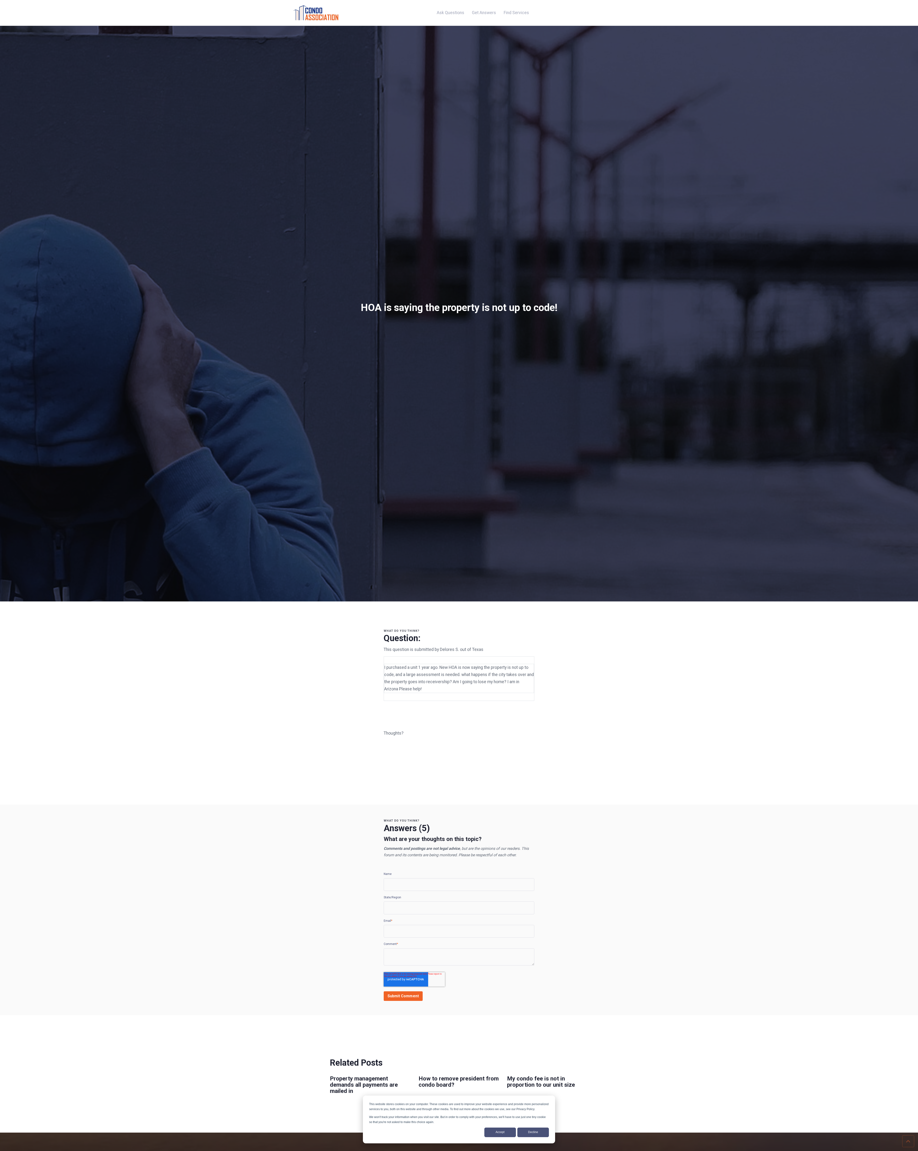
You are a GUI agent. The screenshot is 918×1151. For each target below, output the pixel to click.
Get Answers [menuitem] (484, 12)
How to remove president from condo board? (459, 1081)
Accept (500, 1132)
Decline (533, 1132)
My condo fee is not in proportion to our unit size (541, 1081)
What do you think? (401, 631)
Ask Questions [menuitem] (450, 12)
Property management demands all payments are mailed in (364, 1085)
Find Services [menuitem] (516, 12)
